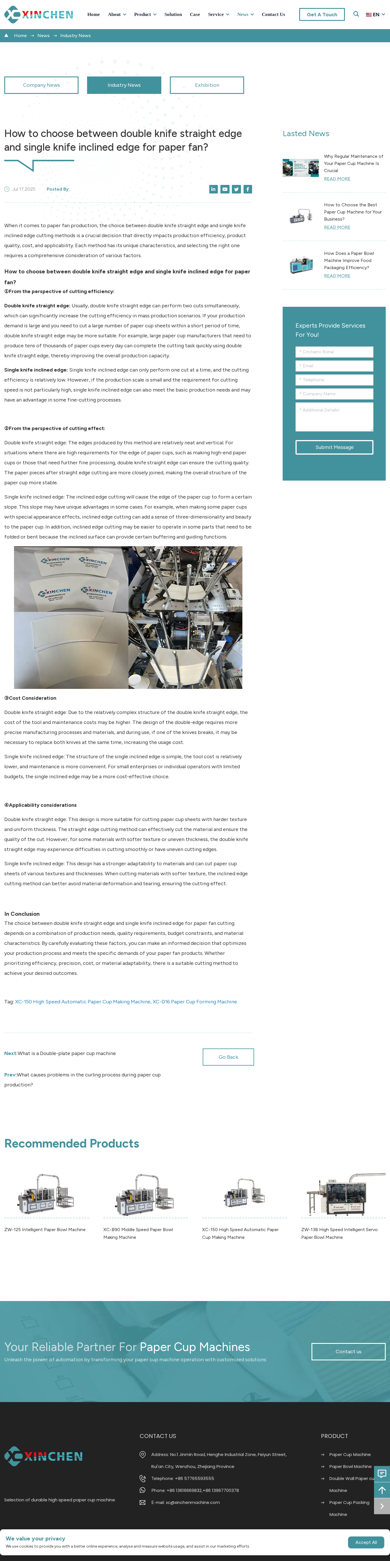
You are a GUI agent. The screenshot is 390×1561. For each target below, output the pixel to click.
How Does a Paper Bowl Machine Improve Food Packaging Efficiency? (349, 260)
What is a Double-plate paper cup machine (60, 1053)
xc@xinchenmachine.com (193, 1502)
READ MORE (337, 178)
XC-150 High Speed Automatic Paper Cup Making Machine (240, 1233)
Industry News (75, 35)
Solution (173, 14)
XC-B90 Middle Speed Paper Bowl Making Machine (138, 1233)
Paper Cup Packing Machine (349, 1508)
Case (195, 14)
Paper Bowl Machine (350, 1466)
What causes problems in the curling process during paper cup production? (82, 1080)
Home (93, 14)
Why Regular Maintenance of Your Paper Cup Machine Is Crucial (353, 163)
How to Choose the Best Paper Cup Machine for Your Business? (353, 212)
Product (142, 14)
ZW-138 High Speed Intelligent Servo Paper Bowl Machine (339, 1233)
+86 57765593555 (194, 1478)
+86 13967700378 (221, 1490)
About (114, 14)
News (242, 14)
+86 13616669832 (184, 1490)
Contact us (273, 14)
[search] (379, 24)
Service (216, 14)
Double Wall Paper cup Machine (353, 1484)
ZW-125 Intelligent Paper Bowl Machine (45, 1229)
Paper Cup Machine (350, 1454)
